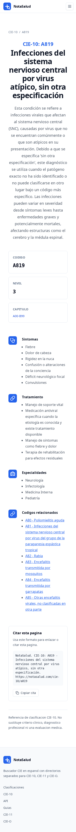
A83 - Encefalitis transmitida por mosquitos (37, 567)
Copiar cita (28, 693)
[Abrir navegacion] (69, 6)
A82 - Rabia (34, 556)
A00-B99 (18, 316)
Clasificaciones (13, 787)
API (5, 801)
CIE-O (7, 821)
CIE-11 (7, 814)
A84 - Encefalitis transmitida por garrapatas (37, 585)
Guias (7, 808)
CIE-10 (13, 32)
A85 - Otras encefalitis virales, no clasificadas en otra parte (45, 603)
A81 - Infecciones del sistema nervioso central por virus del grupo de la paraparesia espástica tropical (45, 538)
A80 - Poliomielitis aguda (44, 520)
